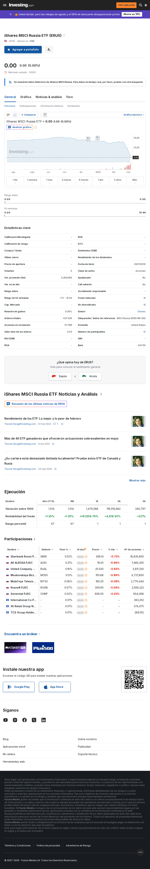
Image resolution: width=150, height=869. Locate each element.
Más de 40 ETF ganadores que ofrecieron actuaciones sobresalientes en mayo (61, 438)
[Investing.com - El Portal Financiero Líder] (21, 5)
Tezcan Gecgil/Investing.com (20, 424)
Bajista (63, 376)
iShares (142, 311)
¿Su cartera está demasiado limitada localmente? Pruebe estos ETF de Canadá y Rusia (62, 461)
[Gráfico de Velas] (8, 115)
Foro (69, 97)
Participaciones (28, 106)
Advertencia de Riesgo (78, 845)
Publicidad (84, 746)
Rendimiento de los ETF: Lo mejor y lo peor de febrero (42, 418)
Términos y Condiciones (17, 845)
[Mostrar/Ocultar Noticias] (45, 115)
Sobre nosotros (87, 739)
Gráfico (25, 97)
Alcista (93, 376)
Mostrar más (137, 480)
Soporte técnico (88, 754)
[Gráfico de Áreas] (15, 115)
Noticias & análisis (49, 97)
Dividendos (74, 106)
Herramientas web (14, 761)
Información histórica (52, 106)
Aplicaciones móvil (14, 746)
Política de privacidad (48, 845)
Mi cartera (9, 754)
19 (144, 331)
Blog (5, 739)
